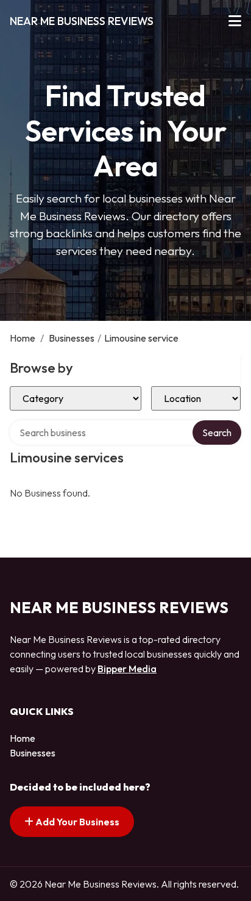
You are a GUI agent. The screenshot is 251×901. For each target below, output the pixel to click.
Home (22, 338)
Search (217, 432)
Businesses (71, 338)
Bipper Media (127, 668)
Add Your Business (76, 822)
